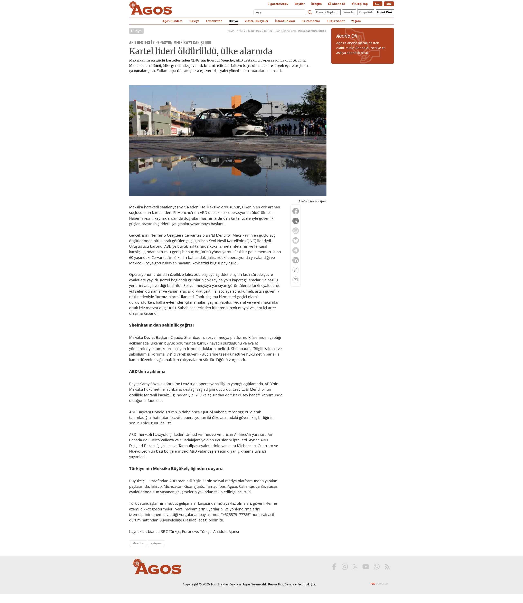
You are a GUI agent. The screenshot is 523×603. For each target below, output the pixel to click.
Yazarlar (349, 12)
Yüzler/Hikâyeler (256, 21)
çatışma (156, 543)
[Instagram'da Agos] (344, 566)
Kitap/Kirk (366, 12)
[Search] (310, 12)
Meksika (138, 543)
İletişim (316, 4)
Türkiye (194, 21)
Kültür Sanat (336, 21)
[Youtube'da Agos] (366, 566)
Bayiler (300, 4)
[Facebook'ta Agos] (334, 566)
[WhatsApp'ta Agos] (376, 566)
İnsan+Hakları (285, 21)
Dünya (233, 21)
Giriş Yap (361, 4)
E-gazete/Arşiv (278, 4)
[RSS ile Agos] (387, 566)
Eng (389, 4)
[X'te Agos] (355, 566)
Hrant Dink (385, 12)
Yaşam (356, 21)
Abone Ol (338, 4)
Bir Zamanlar (311, 21)
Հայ (377, 4)
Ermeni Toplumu (327, 12)
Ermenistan (214, 21)
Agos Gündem (172, 21)
